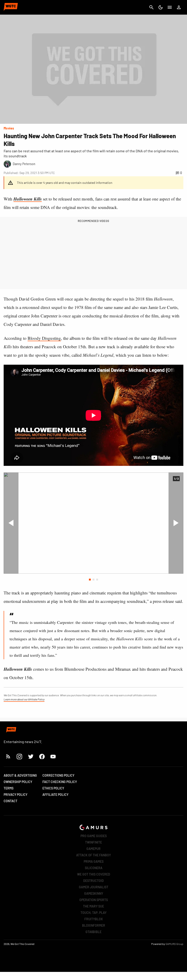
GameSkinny (93, 893)
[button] (90, 579)
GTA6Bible (93, 932)
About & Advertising (20, 775)
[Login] (178, 7)
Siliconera (93, 868)
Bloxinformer (93, 925)
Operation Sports (93, 900)
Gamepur (93, 849)
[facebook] (42, 756)
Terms (8, 788)
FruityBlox (93, 919)
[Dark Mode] (160, 7)
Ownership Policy (18, 782)
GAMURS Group (174, 943)
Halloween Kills (27, 199)
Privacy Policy (15, 795)
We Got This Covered (93, 874)
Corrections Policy (58, 775)
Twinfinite (93, 842)
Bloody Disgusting (44, 338)
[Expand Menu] (169, 7)
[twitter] (30, 756)
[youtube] (53, 756)
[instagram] (19, 756)
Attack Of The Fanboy (93, 855)
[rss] (8, 756)
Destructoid (93, 881)
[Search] (151, 7)
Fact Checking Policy (59, 782)
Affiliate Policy (55, 795)
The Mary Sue (93, 906)
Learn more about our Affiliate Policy (24, 699)
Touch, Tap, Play (93, 913)
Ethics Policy (53, 788)
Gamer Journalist (93, 887)
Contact (10, 801)
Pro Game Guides (94, 836)
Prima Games (94, 861)
